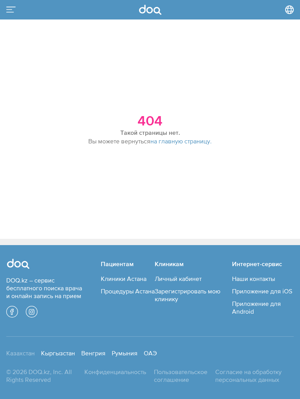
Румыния (125, 353)
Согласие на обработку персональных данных (248, 375)
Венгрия (93, 353)
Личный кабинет (178, 278)
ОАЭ (150, 353)
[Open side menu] (11, 9)
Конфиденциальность (115, 371)
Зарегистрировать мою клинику (187, 295)
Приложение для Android (256, 307)
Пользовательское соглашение (180, 375)
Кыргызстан (58, 353)
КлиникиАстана (123, 278)
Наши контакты (253, 278)
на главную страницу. (181, 141)
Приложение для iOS (262, 291)
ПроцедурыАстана (128, 291)
